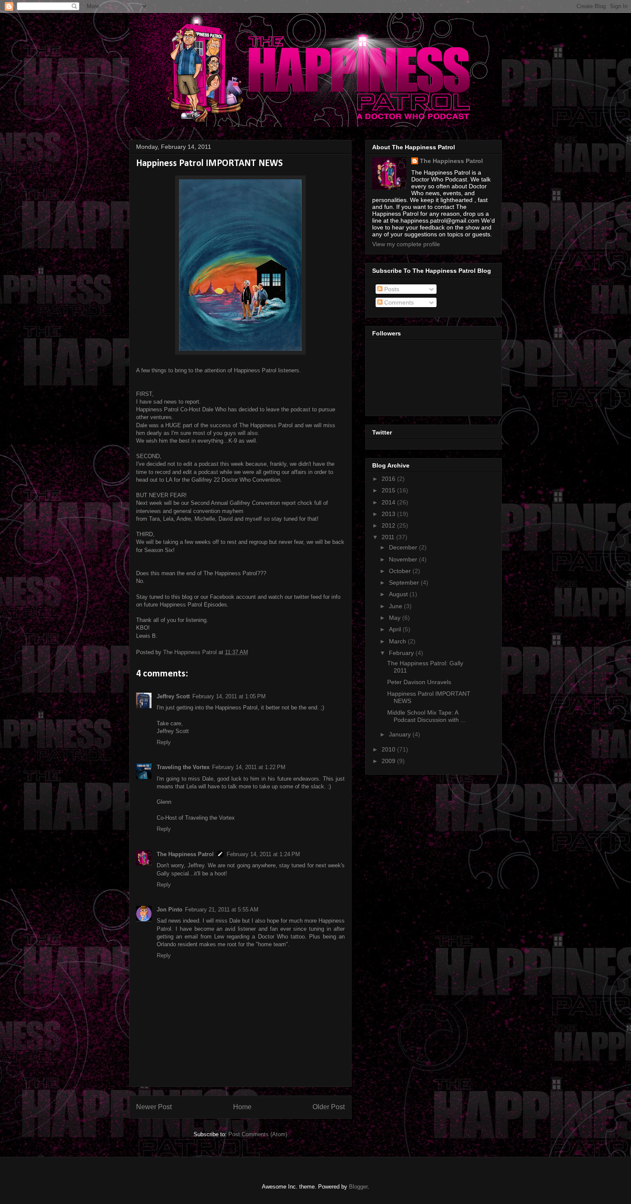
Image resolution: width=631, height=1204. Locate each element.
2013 (389, 513)
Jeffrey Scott (173, 696)
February (402, 652)
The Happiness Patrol (185, 854)
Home (242, 1106)
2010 (389, 749)
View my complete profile (406, 244)
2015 (389, 490)
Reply (164, 742)
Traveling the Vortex (183, 767)
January (401, 734)
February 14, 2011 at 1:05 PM (229, 696)
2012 (389, 525)
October (401, 570)
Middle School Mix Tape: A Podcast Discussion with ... (426, 716)
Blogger (358, 1186)
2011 (389, 537)
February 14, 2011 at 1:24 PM (263, 854)
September (405, 582)
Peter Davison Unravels (419, 682)
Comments (398, 302)
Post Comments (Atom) (257, 1134)
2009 (389, 760)
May (395, 617)
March (398, 641)
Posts (390, 289)
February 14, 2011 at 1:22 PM (248, 767)
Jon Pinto (169, 909)
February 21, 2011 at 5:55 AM (221, 909)
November (404, 559)
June (396, 606)
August (399, 594)
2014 (389, 502)
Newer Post (154, 1106)
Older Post (328, 1106)
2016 (389, 478)
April (396, 629)
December (404, 547)
